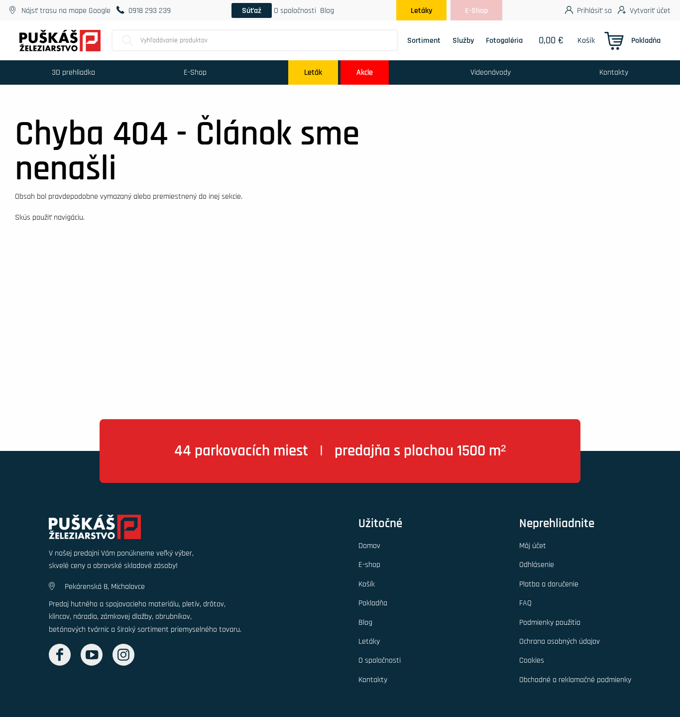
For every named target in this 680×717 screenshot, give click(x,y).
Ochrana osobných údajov (559, 641)
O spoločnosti (295, 10)
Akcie (364, 72)
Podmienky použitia (549, 622)
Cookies (531, 660)
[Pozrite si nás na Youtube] (92, 655)
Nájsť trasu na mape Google (66, 10)
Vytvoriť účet (650, 10)
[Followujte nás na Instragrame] (123, 655)
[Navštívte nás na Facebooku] (60, 655)
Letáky (421, 10)
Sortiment (424, 40)
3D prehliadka (73, 72)
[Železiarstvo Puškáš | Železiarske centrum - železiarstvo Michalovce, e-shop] (95, 530)
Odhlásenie (536, 565)
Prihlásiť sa (594, 10)
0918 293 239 (149, 10)
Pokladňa (646, 40)
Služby (463, 40)
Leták (313, 72)
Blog (327, 10)
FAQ (525, 603)
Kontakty (613, 72)
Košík (586, 40)
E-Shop (476, 10)
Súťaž (251, 10)
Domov (369, 546)
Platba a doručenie (548, 584)
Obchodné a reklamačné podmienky (575, 680)
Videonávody (490, 72)
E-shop (369, 565)
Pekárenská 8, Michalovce (105, 586)
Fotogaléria (504, 40)
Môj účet (532, 546)
